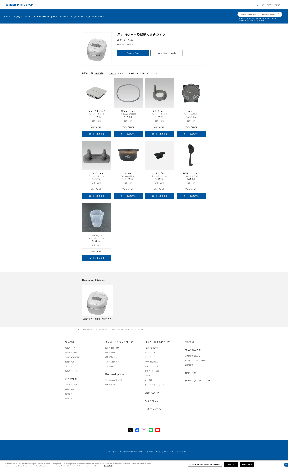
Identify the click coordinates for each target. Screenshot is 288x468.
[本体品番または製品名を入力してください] (278, 14)
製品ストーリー (71, 348)
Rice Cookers (87, 329)
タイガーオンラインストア (119, 342)
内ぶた (191, 111)
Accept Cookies (247, 464)
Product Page (133, 53)
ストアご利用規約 (112, 348)
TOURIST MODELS (72, 357)
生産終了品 (69, 361)
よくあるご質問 (71, 384)
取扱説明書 (69, 389)
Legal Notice (165, 451)
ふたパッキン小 (159, 111)
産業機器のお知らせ (192, 356)
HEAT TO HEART (151, 348)
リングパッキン (128, 111)
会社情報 (148, 380)
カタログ (68, 366)
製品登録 (108, 384)
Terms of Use (153, 451)
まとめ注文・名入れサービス (196, 360)
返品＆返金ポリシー (113, 357)
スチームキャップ (96, 111)
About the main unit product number (129, 451)
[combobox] (259, 14)
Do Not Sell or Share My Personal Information (205, 464)
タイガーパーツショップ (197, 381)
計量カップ (97, 235)
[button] (263, 4)
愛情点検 (68, 398)
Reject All (231, 464)
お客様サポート (73, 378)
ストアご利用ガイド (113, 361)
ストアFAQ (109, 366)
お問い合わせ (192, 373)
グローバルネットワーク (154, 385)
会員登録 (99, 73)
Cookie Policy (108, 466)
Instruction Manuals (166, 53)
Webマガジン (152, 392)
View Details (96, 126)
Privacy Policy (178, 451)
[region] (144, 464)
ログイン (112, 73)
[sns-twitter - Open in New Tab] (130, 431)
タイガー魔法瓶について (157, 342)
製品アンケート (71, 371)
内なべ (128, 173)
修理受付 (68, 394)
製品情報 (69, 342)
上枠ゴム (160, 173)
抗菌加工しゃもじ (191, 173)
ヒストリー (149, 357)
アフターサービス (152, 371)
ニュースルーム (153, 408)
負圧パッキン (97, 173)
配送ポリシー (110, 352)
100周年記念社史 (151, 361)
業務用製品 (189, 365)
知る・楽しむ (152, 400)
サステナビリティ (152, 366)
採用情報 (189, 342)
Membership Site (114, 374)
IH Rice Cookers (101, 329)
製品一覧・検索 (71, 352)
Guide (110, 451)
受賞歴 (147, 375)
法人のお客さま (193, 350)
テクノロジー (150, 352)
